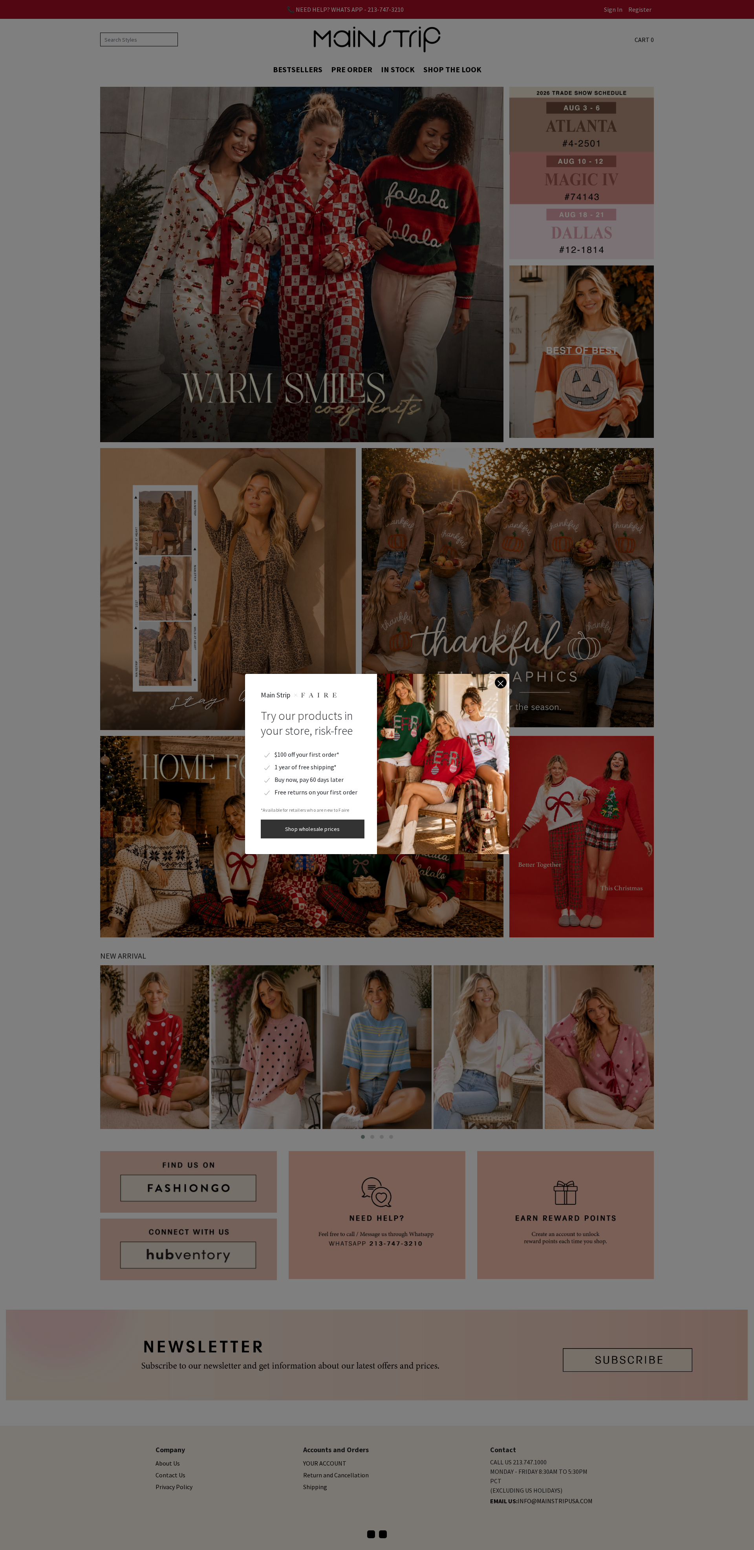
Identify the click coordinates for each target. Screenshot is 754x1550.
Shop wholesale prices (312, 829)
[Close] (501, 682)
